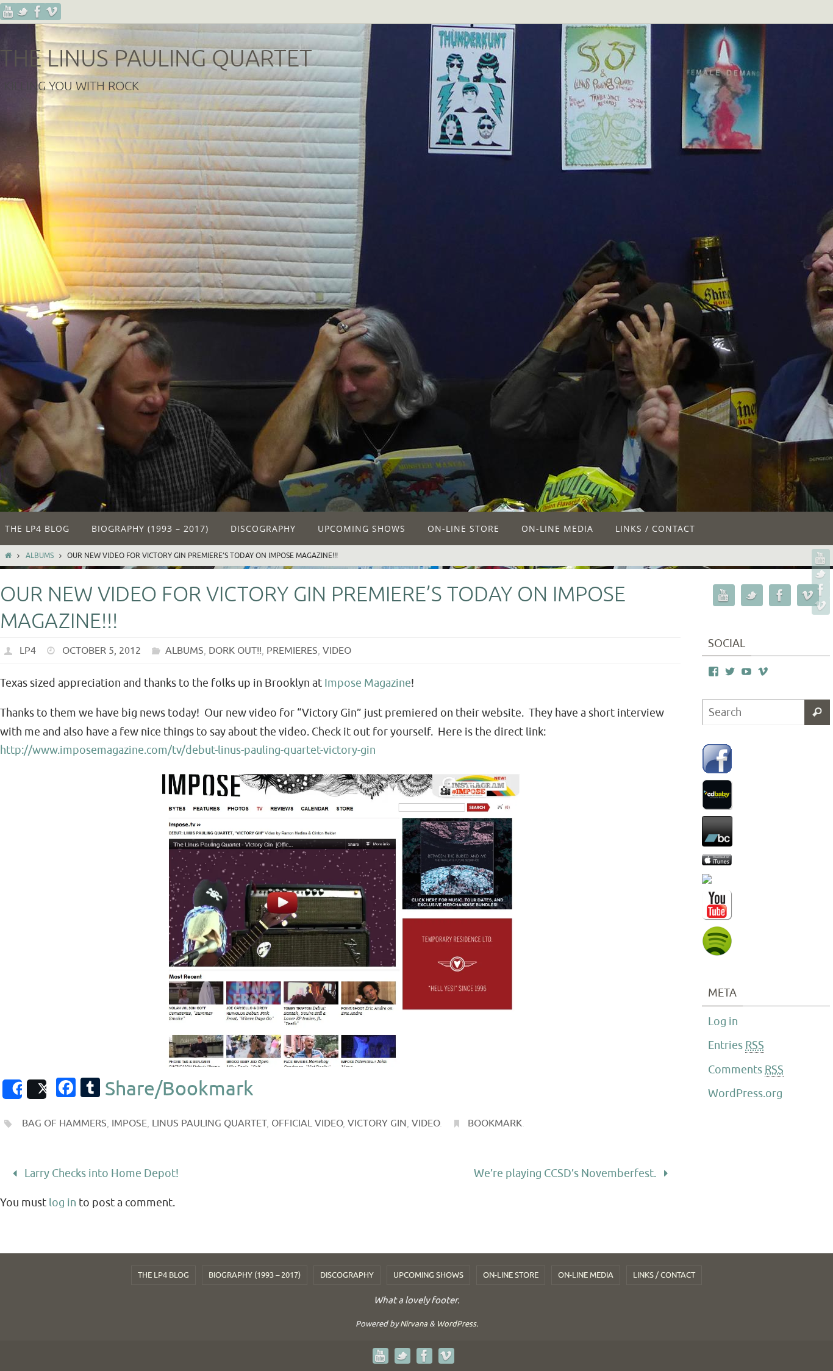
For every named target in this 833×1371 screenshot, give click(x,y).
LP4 (28, 651)
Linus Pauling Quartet (209, 1123)
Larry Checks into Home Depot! (100, 1173)
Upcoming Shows (428, 1275)
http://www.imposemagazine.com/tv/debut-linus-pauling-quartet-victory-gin (188, 750)
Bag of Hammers (64, 1123)
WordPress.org (745, 1093)
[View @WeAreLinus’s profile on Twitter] (729, 671)
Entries (736, 1045)
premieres (292, 651)
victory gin (377, 1123)
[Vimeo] (52, 11)
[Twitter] (23, 11)
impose (129, 1123)
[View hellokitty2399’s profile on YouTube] (746, 671)
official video (307, 1123)
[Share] (12, 1089)
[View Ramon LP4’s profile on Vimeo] (762, 671)
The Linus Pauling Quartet (156, 59)
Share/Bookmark (179, 1089)
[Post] (36, 1089)
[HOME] (8, 555)
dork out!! (235, 651)
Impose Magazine (367, 683)
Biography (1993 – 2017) (255, 1275)
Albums (40, 555)
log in (62, 1202)
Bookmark (495, 1123)
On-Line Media (585, 1275)
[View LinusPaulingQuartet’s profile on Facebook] (713, 671)
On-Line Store (510, 1275)
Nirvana (413, 1324)
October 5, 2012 (101, 651)
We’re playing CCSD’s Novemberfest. (566, 1173)
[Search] (817, 712)
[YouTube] (8, 11)
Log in (723, 1021)
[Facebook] (37, 11)
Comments (746, 1069)
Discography (347, 1275)
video (337, 651)
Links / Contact (664, 1275)
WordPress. (457, 1324)
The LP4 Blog (163, 1275)
